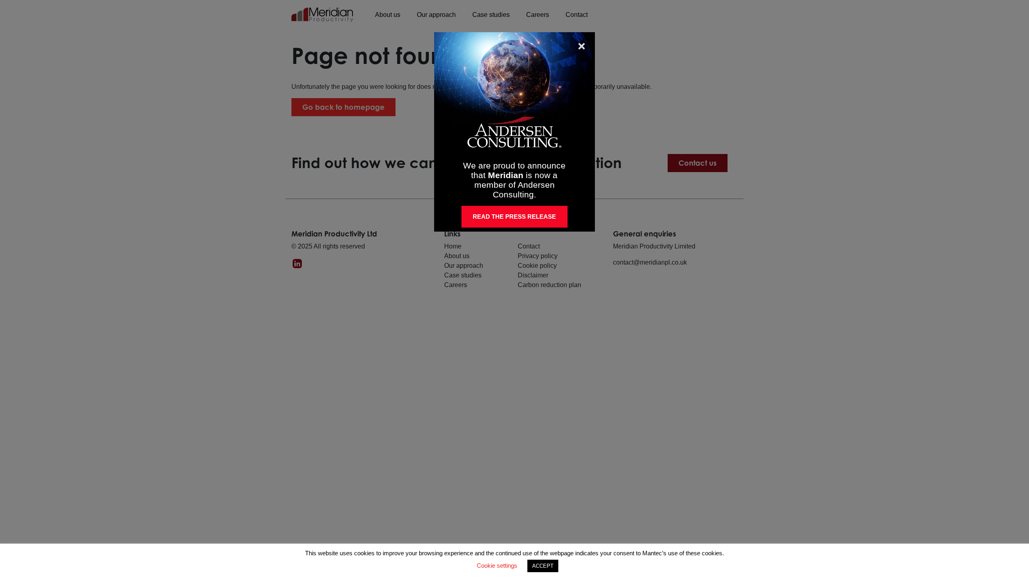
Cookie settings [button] (497, 565)
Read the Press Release (514, 216)
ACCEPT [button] (542, 566)
